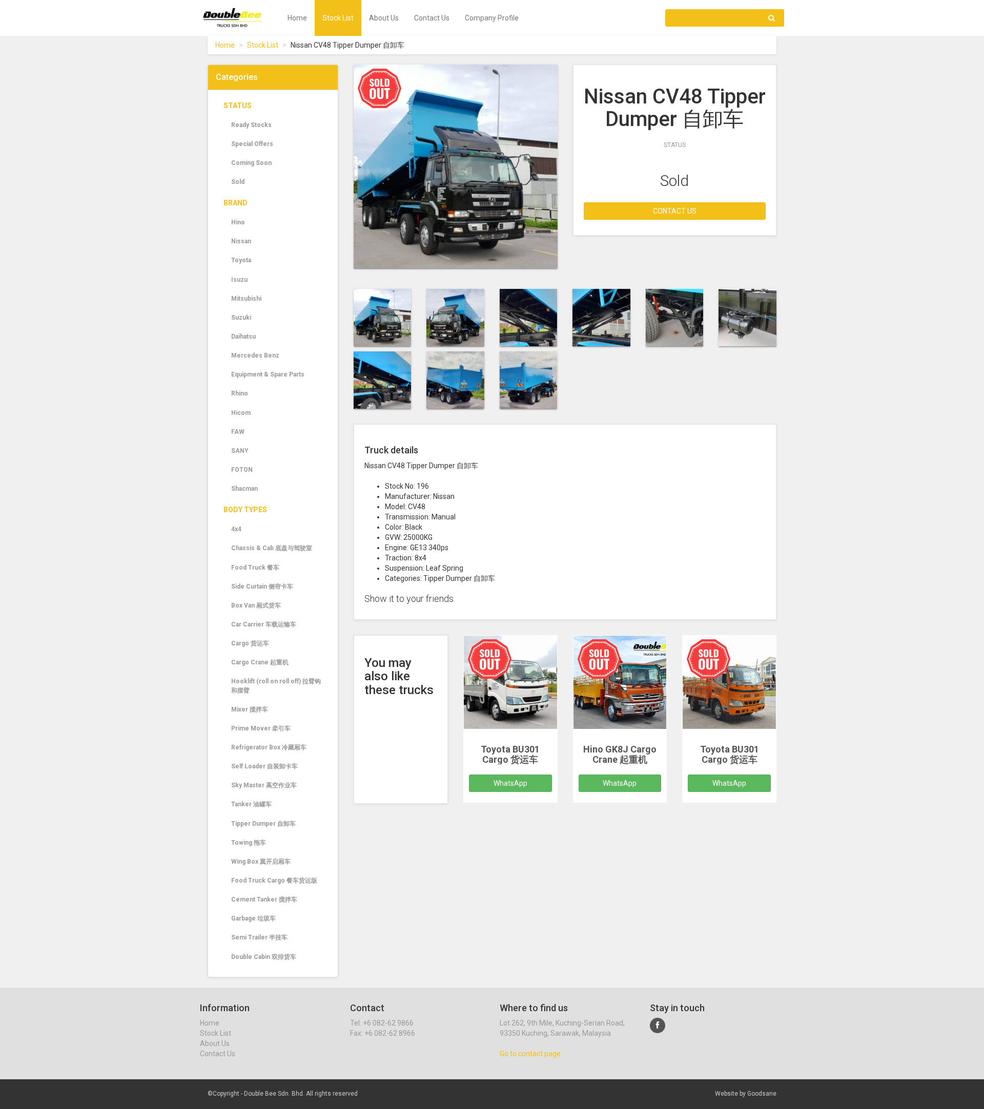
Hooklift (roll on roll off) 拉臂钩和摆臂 (276, 686)
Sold (237, 181)
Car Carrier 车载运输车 (263, 624)
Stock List (338, 18)
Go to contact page (530, 1054)
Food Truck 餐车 (255, 567)
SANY (240, 450)
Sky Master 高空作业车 (264, 785)
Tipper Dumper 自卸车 (263, 823)
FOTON (242, 469)
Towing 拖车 (248, 842)
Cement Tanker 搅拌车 (264, 899)
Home (297, 18)
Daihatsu (243, 336)
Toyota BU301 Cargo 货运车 (510, 754)
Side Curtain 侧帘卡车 (262, 586)
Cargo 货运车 (250, 643)
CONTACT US (674, 211)
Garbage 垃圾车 (253, 918)
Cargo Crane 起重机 (260, 662)
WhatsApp (510, 783)
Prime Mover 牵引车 (261, 728)
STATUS (237, 105)
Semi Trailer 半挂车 (259, 937)
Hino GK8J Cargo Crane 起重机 (620, 754)
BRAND (235, 203)
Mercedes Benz (255, 355)
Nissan (241, 241)
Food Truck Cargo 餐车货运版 (274, 880)
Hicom (241, 412)
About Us (384, 18)
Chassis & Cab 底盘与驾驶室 (271, 548)
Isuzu (239, 279)
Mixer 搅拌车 (249, 709)
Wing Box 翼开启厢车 (261, 861)
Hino (238, 222)
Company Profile (492, 18)
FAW (237, 431)
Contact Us (431, 18)
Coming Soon (251, 162)
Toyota (241, 260)
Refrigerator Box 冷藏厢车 (268, 747)
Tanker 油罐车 (251, 804)
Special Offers (252, 144)
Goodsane (761, 1093)
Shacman (244, 488)
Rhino (239, 393)
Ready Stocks (251, 125)
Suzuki (241, 317)
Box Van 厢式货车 (256, 605)
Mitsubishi (246, 298)
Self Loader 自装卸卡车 (264, 766)
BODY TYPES (245, 510)
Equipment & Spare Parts (267, 374)
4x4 (236, 529)
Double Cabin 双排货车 (263, 956)
